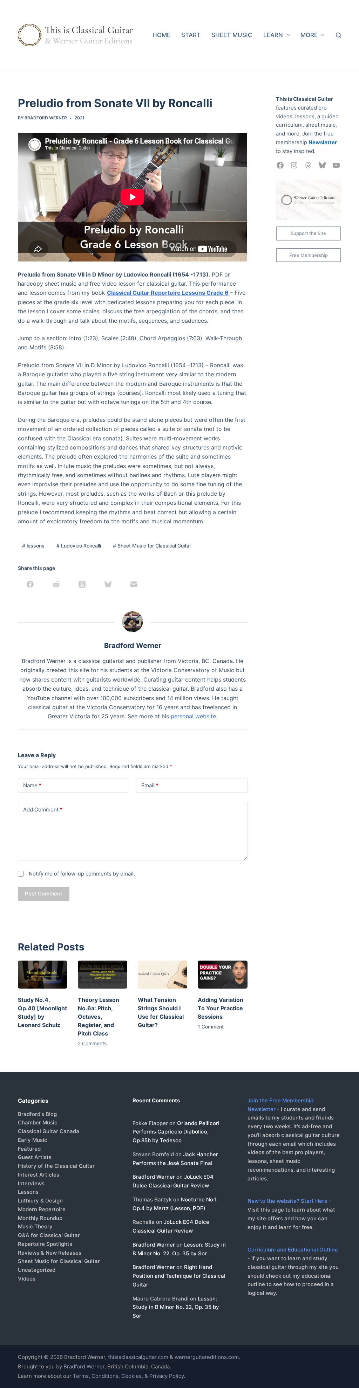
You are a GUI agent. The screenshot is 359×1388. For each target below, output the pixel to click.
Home (161, 35)
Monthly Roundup (40, 1218)
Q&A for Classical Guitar (49, 1235)
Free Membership (308, 255)
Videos (26, 1278)
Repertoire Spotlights (45, 1244)
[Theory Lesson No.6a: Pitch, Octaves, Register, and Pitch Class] (102, 974)
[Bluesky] (108, 584)
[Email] (134, 584)
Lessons (28, 1191)
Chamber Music (37, 1122)
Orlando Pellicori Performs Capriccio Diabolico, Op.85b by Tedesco (176, 1132)
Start (191, 35)
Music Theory (35, 1226)
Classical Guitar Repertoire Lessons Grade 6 (168, 292)
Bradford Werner (154, 1176)
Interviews (31, 1183)
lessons (33, 546)
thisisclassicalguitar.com (138, 1357)
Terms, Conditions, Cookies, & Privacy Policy (128, 1376)
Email (149, 785)
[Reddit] (56, 584)
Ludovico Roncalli (78, 546)
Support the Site (308, 233)
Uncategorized (36, 1270)
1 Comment (211, 1027)
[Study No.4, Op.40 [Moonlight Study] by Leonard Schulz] (42, 974)
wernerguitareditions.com (207, 1357)
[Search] (338, 35)
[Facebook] (30, 584)
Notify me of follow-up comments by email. (82, 873)
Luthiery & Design (40, 1200)
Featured (29, 1148)
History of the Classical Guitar (56, 1166)
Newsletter (323, 142)
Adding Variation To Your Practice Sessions (220, 1008)
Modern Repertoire (42, 1209)
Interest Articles (38, 1174)
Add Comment (42, 809)
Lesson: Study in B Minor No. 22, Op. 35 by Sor (176, 1307)
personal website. (194, 716)
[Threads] (82, 584)
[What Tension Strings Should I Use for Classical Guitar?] (162, 974)
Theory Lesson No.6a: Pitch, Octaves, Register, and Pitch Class (98, 1016)
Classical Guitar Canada (48, 1131)
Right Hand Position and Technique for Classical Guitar (179, 1276)
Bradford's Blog (37, 1114)
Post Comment (43, 893)
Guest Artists (35, 1157)
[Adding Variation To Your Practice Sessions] (222, 974)
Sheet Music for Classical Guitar (152, 546)
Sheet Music (231, 35)
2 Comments (92, 1043)
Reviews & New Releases (49, 1252)
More (309, 35)
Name (32, 785)
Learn (273, 35)
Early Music (32, 1140)
